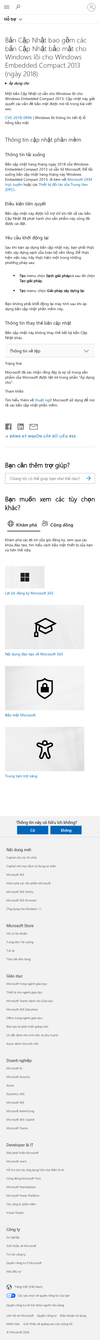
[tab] (23, 525)
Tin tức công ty (16, 1254)
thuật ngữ (43, 399)
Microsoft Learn (16, 1161)
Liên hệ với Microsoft (20, 1316)
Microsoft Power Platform (22, 1195)
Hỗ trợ (10, 19)
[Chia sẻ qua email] (31, 425)
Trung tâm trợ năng (21, 775)
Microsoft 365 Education (22, 1009)
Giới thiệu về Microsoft (21, 1246)
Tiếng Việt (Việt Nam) (28, 1287)
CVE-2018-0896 (18, 117)
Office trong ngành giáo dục (24, 1018)
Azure (10, 1085)
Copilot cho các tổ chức (21, 857)
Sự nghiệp (12, 1237)
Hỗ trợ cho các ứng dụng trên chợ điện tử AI (35, 1170)
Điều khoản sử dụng (73, 1316)
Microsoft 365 (15, 875)
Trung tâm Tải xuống (19, 942)
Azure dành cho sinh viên (22, 1044)
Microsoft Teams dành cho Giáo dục (29, 1001)
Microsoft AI (14, 1068)
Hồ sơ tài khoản (16, 933)
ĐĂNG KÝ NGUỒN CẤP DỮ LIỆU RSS (43, 436)
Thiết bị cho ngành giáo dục (24, 992)
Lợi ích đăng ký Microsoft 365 (29, 593)
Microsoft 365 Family (19, 892)
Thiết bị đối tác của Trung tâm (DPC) (46, 187)
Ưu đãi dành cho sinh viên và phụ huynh (32, 1035)
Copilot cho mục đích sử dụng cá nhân (31, 866)
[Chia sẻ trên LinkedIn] (19, 425)
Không (66, 830)
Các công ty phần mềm (21, 1204)
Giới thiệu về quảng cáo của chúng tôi (48, 1324)
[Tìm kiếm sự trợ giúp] (18, 7)
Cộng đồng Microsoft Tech (23, 1178)
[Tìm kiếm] (88, 478)
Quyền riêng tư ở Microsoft (24, 1263)
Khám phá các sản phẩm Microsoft (28, 883)
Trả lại (10, 951)
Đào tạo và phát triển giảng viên (27, 1026)
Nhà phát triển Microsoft (22, 1153)
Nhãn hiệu (13, 1324)
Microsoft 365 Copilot (20, 1120)
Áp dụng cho (19, 83)
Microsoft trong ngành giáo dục (26, 984)
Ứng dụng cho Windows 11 (23, 909)
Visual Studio (14, 1213)
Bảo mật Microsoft (20, 714)
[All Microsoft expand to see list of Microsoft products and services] (6, 7)
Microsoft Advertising (20, 1111)
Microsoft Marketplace (21, 1187)
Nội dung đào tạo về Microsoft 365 (34, 653)
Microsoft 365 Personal (21, 900)
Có (32, 830)
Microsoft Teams (17, 1128)
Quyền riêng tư (47, 1316)
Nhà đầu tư (13, 1271)
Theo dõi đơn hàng (18, 959)
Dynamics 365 (15, 1094)
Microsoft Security (18, 1077)
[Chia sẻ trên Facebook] (9, 425)
